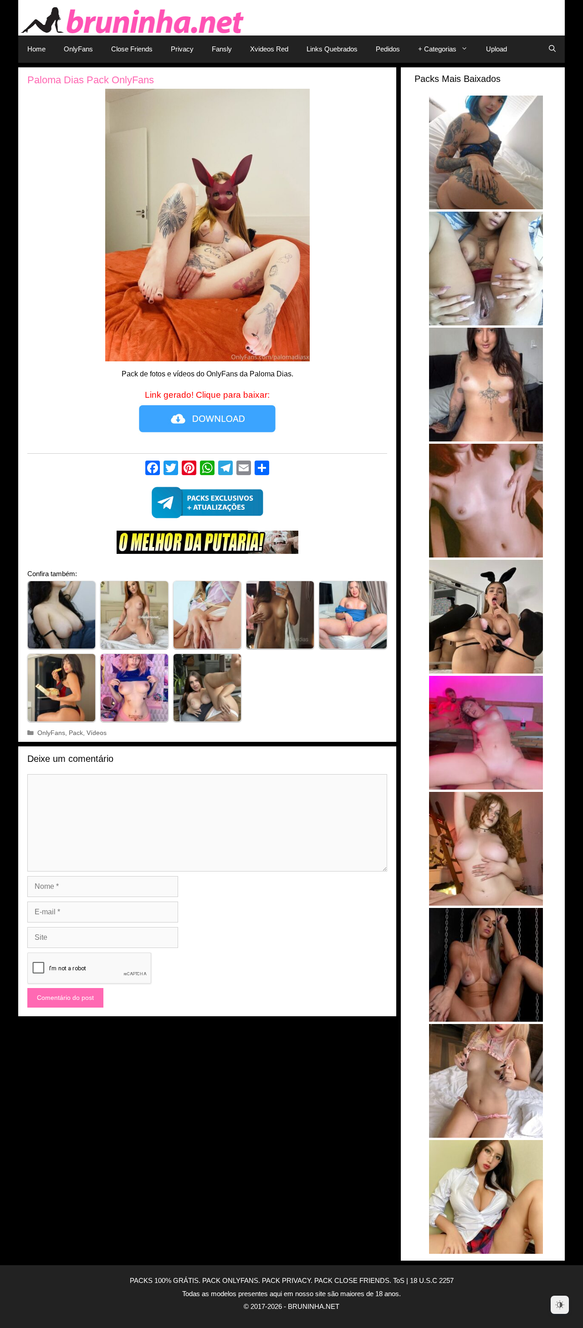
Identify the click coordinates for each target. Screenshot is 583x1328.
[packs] (207, 505)
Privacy (182, 49)
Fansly (222, 49)
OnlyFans (78, 49)
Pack (76, 733)
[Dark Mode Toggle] (559, 1304)
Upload (496, 49)
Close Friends (132, 49)
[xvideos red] (207, 544)
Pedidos (388, 49)
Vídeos (97, 733)
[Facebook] (152, 469)
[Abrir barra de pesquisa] (552, 49)
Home (36, 49)
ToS (398, 1280)
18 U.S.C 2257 (432, 1280)
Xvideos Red (269, 49)
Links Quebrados (332, 49)
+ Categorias (437, 49)
